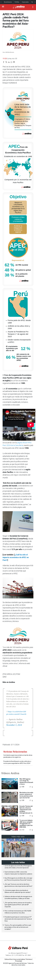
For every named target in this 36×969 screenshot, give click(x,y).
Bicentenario (8, 2)
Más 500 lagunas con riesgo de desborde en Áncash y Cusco (26, 781)
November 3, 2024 (14, 725)
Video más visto (18, 837)
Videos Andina (10, 773)
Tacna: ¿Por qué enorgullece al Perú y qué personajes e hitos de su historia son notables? (18, 927)
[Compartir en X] (32, 787)
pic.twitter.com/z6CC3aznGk (16, 714)
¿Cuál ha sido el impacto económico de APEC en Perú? (16, 557)
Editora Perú (9, 959)
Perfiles (17, 2)
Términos (29, 959)
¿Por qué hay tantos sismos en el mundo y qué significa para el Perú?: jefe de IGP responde (18, 904)
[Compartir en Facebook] (30, 787)
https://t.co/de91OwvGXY (17, 712)
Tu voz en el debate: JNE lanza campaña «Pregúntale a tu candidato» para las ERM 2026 (26, 824)
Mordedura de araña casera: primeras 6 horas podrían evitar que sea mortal (26, 795)
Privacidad (18, 961)
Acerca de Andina (19, 959)
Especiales (25, 2)
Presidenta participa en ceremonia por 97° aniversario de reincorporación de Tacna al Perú (18, 919)
